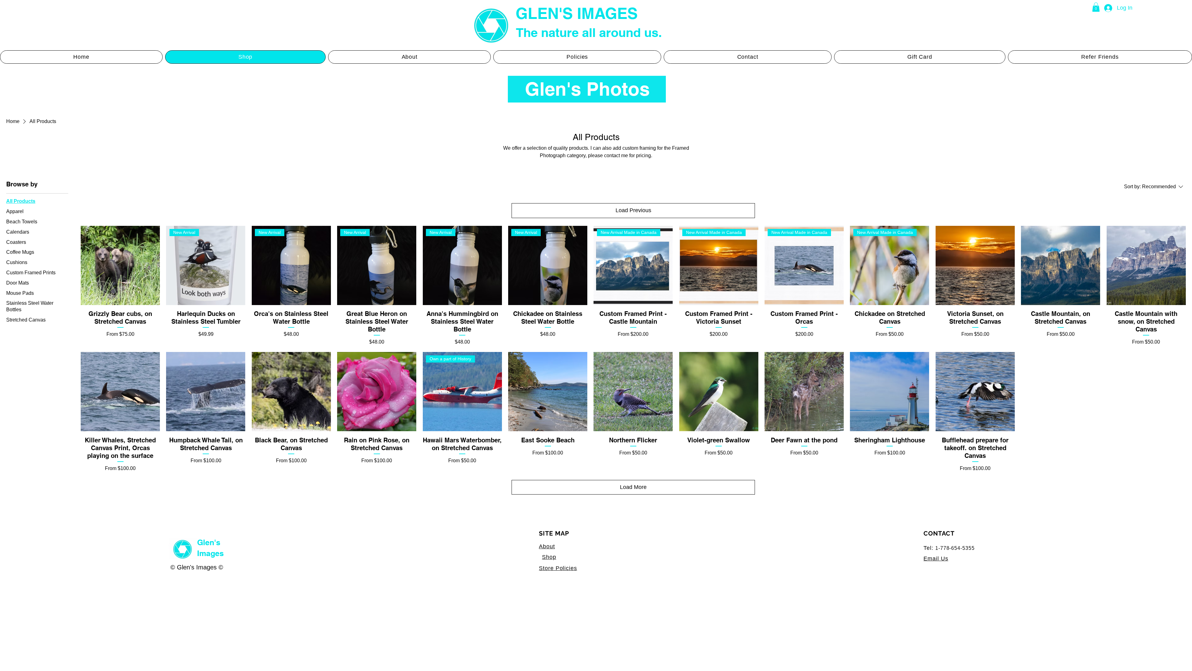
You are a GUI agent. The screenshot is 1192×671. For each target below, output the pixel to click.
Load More (633, 487)
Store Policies (558, 568)
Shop (549, 557)
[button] (1096, 7)
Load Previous (633, 210)
